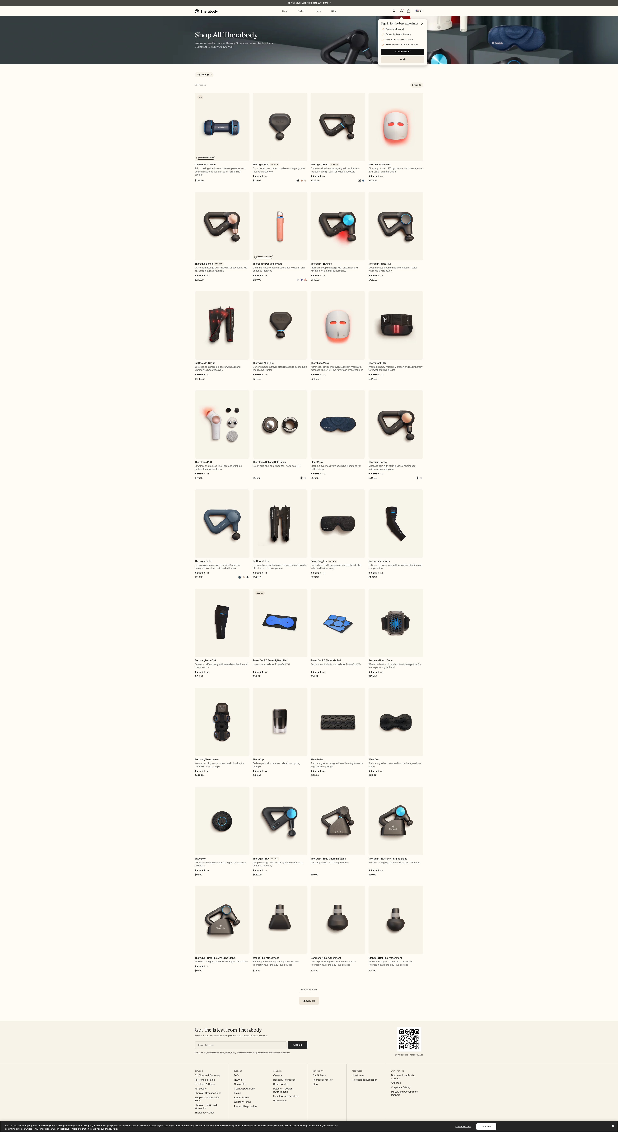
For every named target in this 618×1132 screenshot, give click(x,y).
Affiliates (396, 1082)
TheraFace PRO (203, 462)
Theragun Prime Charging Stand (328, 858)
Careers (277, 1075)
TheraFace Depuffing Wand (267, 263)
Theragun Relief (203, 561)
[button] (284, 11)
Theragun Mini (260, 164)
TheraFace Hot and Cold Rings (269, 462)
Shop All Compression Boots (207, 1099)
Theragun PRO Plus (321, 263)
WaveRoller (317, 759)
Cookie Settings (463, 1126)
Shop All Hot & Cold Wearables (206, 1107)
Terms (221, 1053)
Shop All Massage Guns (208, 1093)
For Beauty (200, 1088)
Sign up (297, 1044)
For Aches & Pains (205, 1079)
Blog (315, 1084)
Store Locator (280, 1084)
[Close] (612, 1126)
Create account (402, 51)
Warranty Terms (242, 1101)
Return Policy (241, 1097)
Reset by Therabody (284, 1079)
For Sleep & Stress (205, 1084)
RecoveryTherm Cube (381, 660)
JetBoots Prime (261, 561)
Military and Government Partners (404, 1093)
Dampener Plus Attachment (326, 958)
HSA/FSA (239, 1079)
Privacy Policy (111, 1128)
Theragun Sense (204, 263)
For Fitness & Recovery (207, 1075)
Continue (486, 1126)
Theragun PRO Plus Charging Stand (388, 858)
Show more (309, 1001)
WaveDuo (374, 759)
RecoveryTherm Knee (207, 759)
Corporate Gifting (400, 1087)
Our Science (319, 1075)
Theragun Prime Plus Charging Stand (215, 958)
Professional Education (364, 1079)
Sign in (402, 59)
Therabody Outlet (204, 1112)
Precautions (279, 1100)
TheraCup (258, 759)
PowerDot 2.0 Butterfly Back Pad (270, 660)
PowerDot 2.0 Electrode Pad (326, 660)
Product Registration (245, 1106)
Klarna (237, 1093)
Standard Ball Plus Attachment (385, 958)
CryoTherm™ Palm (205, 164)
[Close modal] (422, 24)
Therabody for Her (322, 1079)
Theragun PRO (261, 858)
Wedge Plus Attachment (266, 958)
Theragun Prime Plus (380, 263)
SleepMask (317, 462)
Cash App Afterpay (244, 1088)
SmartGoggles (319, 561)
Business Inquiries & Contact (402, 1077)
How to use (358, 1075)
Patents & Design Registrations (283, 1090)
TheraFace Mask (320, 363)
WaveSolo (200, 858)
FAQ (236, 1075)
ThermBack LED (377, 363)
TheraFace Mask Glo (380, 164)
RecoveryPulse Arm (379, 561)
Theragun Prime (319, 164)
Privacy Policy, (230, 1053)
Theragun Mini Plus (263, 363)
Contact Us (240, 1084)
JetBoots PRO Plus (205, 363)
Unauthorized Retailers (286, 1096)
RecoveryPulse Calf (205, 660)
